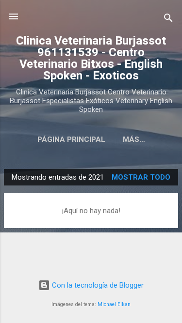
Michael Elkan (114, 304)
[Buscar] (168, 19)
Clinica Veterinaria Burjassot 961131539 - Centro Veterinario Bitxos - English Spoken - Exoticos (91, 58)
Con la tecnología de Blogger (97, 285)
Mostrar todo (141, 177)
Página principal (71, 139)
